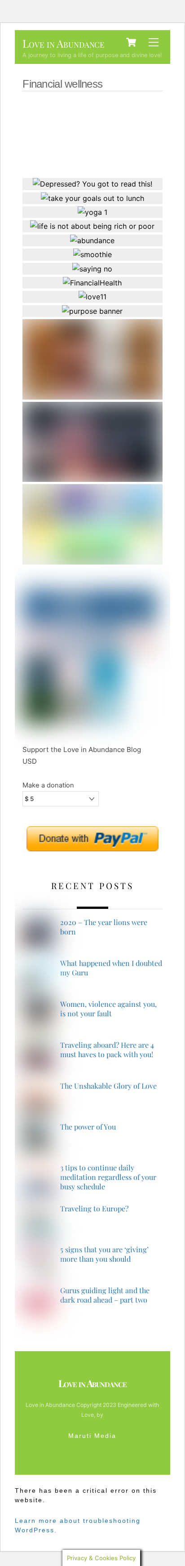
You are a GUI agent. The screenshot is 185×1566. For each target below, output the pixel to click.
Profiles (125, 121)
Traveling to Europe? (94, 1208)
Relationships (79, 121)
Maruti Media (92, 1435)
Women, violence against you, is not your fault (108, 1009)
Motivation (66, 133)
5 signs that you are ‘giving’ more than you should (104, 1254)
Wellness (67, 109)
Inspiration (68, 145)
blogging (131, 158)
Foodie (61, 158)
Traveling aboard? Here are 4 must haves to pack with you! (107, 1050)
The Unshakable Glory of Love (108, 1085)
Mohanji (108, 133)
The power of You (88, 1126)
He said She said (121, 145)
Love (139, 133)
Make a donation (48, 785)
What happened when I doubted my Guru (111, 968)
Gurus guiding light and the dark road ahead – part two (105, 1295)
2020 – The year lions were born (103, 927)
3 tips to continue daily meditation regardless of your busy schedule (108, 1177)
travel (134, 109)
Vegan (102, 109)
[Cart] (131, 42)
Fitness (95, 158)
